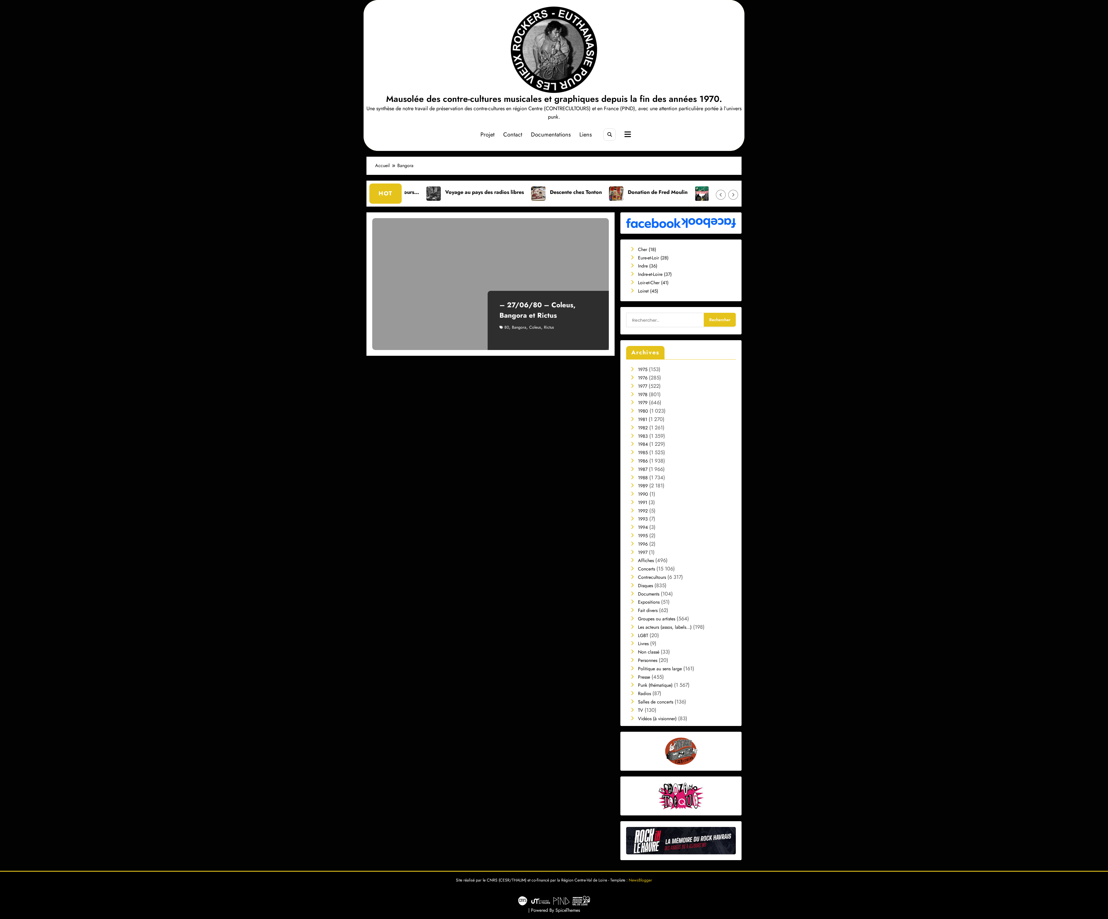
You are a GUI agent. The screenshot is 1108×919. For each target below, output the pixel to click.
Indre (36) (647, 266)
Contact (512, 134)
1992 (643, 511)
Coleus (535, 327)
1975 (642, 369)
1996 (643, 544)
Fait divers (648, 610)
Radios (644, 693)
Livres (643, 643)
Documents (648, 594)
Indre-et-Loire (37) (655, 274)
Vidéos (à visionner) (657, 718)
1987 (642, 469)
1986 (643, 461)
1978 (642, 394)
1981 (642, 419)
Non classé (648, 652)
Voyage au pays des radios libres (414, 192)
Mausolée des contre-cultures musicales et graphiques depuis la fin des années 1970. (554, 99)
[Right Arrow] (733, 194)
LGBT (643, 635)
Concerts (646, 569)
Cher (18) (647, 249)
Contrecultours (652, 577)
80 (506, 327)
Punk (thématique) (655, 685)
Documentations (551, 134)
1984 (643, 444)
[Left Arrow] (720, 194)
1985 (643, 452)
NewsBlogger (640, 880)
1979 (642, 402)
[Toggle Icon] (627, 135)
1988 (643, 477)
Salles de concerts (655, 702)
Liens (585, 134)
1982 (643, 427)
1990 (643, 494)
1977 (642, 386)
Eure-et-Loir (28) (653, 257)
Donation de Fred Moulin (588, 192)
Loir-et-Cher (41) (653, 282)
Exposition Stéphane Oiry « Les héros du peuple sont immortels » (689, 192)
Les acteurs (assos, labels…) (665, 627)
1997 (642, 552)
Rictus (549, 327)
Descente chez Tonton (506, 192)
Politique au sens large (660, 668)
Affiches (646, 560)
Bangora (519, 327)
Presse (644, 677)
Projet (487, 134)
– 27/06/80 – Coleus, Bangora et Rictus (537, 310)
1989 (643, 485)
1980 (643, 411)
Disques (645, 585)
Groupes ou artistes (656, 618)
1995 (643, 535)
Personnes (647, 660)
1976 (642, 378)
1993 (643, 519)
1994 (643, 527)
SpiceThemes (567, 910)
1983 (643, 436)
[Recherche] (609, 134)
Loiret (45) (648, 291)
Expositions (649, 602)
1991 (642, 502)
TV (640, 710)
